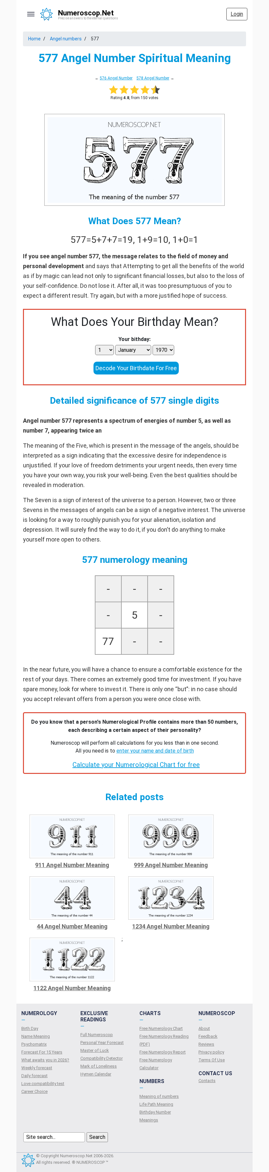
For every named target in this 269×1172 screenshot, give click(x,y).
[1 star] (113, 89)
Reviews (206, 1044)
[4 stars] (145, 89)
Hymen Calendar (95, 1074)
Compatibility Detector (101, 1058)
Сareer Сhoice (34, 1091)
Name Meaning (35, 1036)
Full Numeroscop (96, 1034)
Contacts (207, 1080)
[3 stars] (134, 89)
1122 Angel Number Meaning (72, 988)
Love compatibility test (42, 1083)
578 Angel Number (152, 78)
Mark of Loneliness (98, 1066)
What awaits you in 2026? (45, 1059)
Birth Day (29, 1028)
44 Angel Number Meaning (72, 926)
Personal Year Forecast (102, 1042)
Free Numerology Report (162, 1052)
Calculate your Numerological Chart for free (136, 765)
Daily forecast (34, 1075)
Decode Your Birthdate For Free (136, 368)
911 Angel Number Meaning (72, 865)
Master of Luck (94, 1050)
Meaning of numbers (159, 1096)
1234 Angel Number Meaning (171, 926)
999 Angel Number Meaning (171, 865)
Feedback (207, 1036)
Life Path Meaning (156, 1104)
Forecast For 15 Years (41, 1052)
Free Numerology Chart (161, 1028)
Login (237, 14)
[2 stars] (124, 89)
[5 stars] (155, 89)
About (204, 1028)
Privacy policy (211, 1052)
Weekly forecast (36, 1067)
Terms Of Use (211, 1059)
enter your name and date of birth (155, 751)
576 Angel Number (116, 78)
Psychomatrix (34, 1044)
